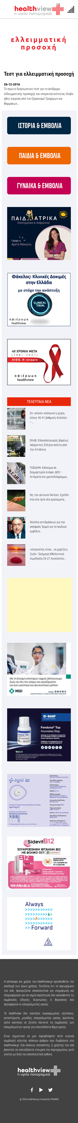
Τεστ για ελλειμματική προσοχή (39, 74)
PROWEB (54, 1099)
